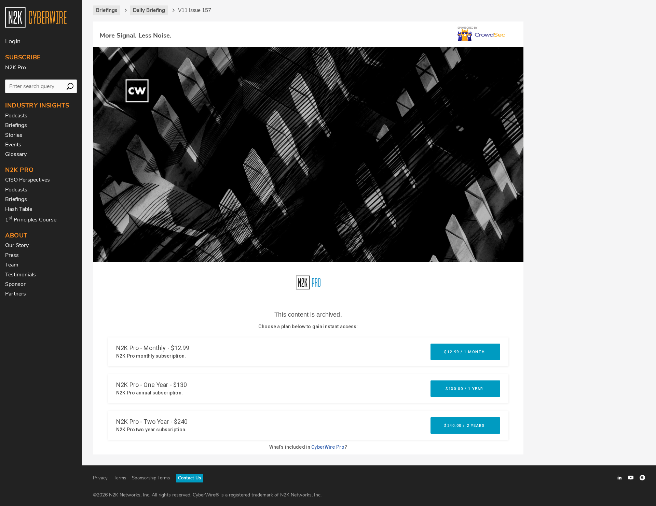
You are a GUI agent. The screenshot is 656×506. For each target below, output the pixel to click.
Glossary (16, 154)
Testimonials (20, 274)
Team (11, 265)
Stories (13, 135)
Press (12, 255)
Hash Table (18, 209)
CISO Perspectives (27, 180)
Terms (120, 478)
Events (13, 144)
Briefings (16, 125)
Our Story (17, 245)
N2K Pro (15, 67)
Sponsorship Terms (151, 478)
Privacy (100, 478)
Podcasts (16, 115)
